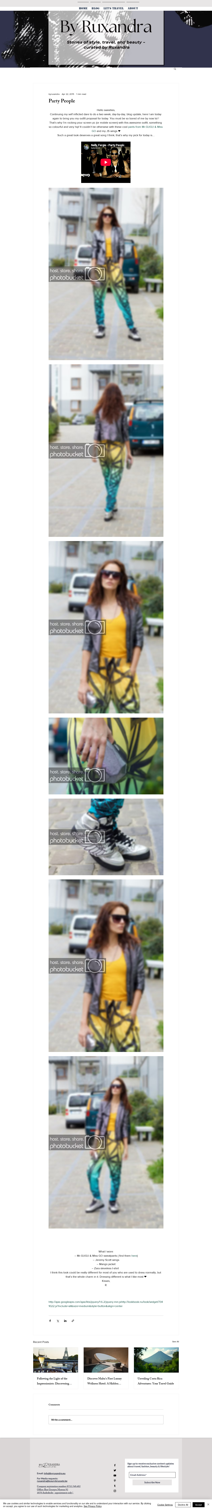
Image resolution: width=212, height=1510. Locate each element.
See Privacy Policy (93, 1506)
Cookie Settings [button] (165, 1504)
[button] (175, 68)
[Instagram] (114, 1490)
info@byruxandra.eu (54, 1473)
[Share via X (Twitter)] (57, 1320)
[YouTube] (114, 1475)
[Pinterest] (114, 1480)
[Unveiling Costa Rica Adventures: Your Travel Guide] (156, 1360)
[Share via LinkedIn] (65, 1320)
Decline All (183, 1504)
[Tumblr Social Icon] (114, 1485)
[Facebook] (114, 1465)
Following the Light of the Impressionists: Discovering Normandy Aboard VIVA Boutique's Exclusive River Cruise (53, 1381)
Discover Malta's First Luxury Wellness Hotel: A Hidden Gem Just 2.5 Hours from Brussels (104, 1381)
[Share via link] (72, 1320)
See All (175, 1341)
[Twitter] (114, 1470)
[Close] (208, 1505)
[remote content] (106, 163)
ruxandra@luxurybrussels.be (52, 1481)
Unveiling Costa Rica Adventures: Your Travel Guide (156, 1381)
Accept (198, 1504)
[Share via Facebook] (50, 1320)
